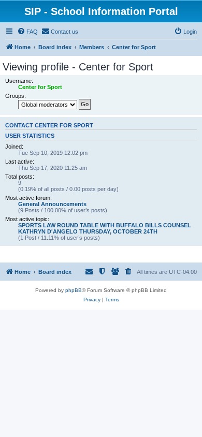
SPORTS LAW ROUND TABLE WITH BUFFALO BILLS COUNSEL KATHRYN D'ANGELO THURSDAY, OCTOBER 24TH (104, 228)
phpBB (73, 290)
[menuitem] (27, 31)
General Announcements (52, 204)
